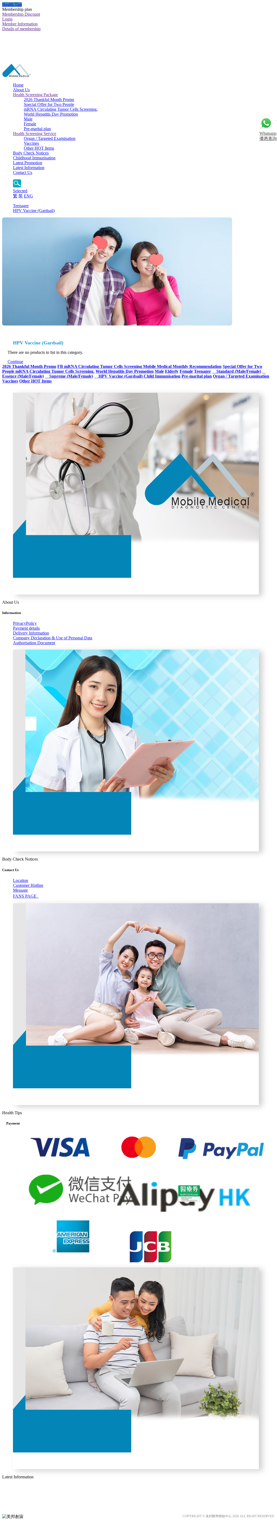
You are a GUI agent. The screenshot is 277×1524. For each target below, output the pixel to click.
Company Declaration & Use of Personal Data (52, 638)
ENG (28, 196)
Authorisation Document (34, 642)
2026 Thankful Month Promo (49, 99)
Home (18, 85)
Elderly (172, 371)
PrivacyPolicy (25, 623)
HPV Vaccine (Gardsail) (34, 210)
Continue (15, 361)
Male (28, 119)
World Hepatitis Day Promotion (51, 114)
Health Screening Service (34, 133)
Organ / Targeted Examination (49, 138)
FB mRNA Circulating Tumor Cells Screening (100, 366)
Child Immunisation (162, 376)
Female (30, 124)
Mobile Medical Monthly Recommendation (182, 366)
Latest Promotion (27, 162)
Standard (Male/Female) (236, 371)
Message (20, 890)
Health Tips (12, 4)
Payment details (26, 628)
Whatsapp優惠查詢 (268, 136)
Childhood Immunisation (34, 158)
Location (20, 880)
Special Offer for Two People (49, 104)
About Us (21, 90)
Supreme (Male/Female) (69, 376)
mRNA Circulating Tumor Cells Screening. (61, 109)
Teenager (21, 205)
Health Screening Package (35, 94)
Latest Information (28, 167)
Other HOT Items (39, 148)
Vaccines (31, 143)
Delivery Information (31, 633)
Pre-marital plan (37, 128)
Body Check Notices (31, 153)
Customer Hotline (28, 885)
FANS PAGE (26, 896)
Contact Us (22, 172)
